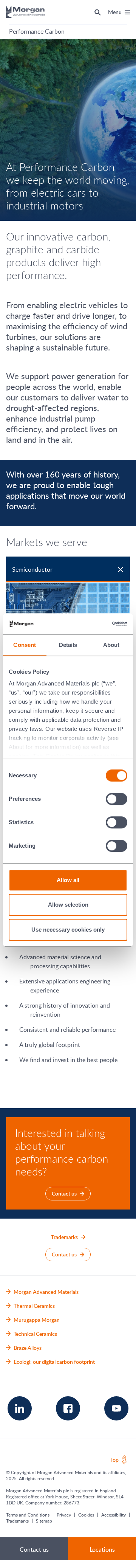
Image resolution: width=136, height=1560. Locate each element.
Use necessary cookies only (68, 929)
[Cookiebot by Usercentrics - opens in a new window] (96, 624)
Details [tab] (68, 645)
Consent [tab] (24, 645)
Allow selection (68, 904)
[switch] (116, 799)
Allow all (68, 880)
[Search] (97, 12)
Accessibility (113, 1515)
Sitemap (44, 1521)
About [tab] (111, 645)
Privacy (64, 1515)
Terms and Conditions (27, 1515)
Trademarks (17, 1521)
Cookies (86, 1515)
